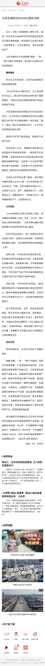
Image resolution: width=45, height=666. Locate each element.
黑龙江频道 (12, 10)
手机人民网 (25, 639)
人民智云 (15, 653)
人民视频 (6, 653)
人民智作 (25, 653)
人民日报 (6, 639)
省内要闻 (21, 10)
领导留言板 (34, 639)
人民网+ (15, 639)
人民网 (2, 10)
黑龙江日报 (33, 25)
